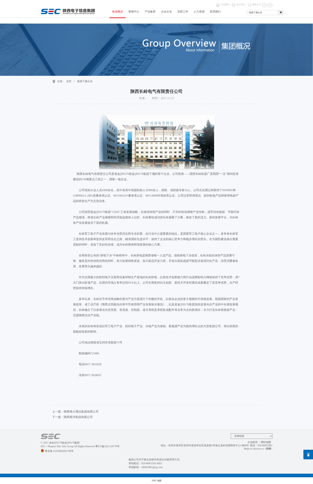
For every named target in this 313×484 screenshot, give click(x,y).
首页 (68, 81)
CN (264, 5)
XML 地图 (156, 480)
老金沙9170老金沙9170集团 (64, 442)
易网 (268, 448)
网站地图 (266, 442)
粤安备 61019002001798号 (59, 451)
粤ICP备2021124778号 (107, 446)
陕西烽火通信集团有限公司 (81, 411)
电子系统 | (241, 4)
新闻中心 (133, 11)
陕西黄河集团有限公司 (78, 417)
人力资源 (199, 11)
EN (270, 5)
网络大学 (256, 4)
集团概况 (117, 11)
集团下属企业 (84, 81)
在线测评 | (226, 4)
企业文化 (166, 11)
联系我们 (215, 11)
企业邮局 (252, 442)
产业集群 (150, 11)
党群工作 (182, 11)
